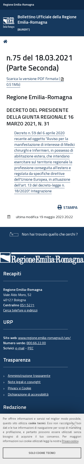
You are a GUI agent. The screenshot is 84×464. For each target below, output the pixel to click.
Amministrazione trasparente (29, 375)
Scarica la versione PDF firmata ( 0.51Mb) (33, 81)
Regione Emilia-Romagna (18, 5)
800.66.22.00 (36, 342)
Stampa (70, 207)
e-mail (19, 348)
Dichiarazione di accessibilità (28, 394)
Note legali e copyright (24, 381)
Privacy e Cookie (19, 388)
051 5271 (27, 305)
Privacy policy (70, 441)
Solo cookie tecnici (42, 453)
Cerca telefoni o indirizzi (20, 310)
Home (6, 41)
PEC (30, 348)
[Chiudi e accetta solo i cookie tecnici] (73, 424)
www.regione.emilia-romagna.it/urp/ (44, 337)
